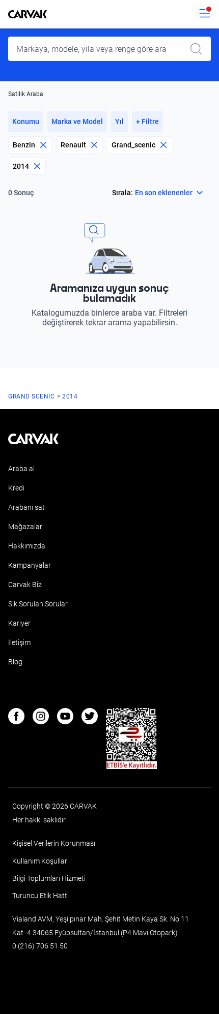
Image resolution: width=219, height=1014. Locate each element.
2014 (21, 166)
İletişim (19, 642)
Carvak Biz (25, 584)
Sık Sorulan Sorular (38, 604)
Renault (73, 145)
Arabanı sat (26, 507)
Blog (15, 662)
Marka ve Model (77, 121)
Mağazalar (25, 527)
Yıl (119, 121)
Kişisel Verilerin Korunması (53, 843)
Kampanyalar (29, 565)
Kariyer (19, 623)
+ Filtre (147, 121)
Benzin (24, 145)
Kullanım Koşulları (40, 861)
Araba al (21, 469)
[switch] (205, 14)
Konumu (25, 121)
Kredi (16, 488)
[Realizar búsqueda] (199, 48)
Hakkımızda (26, 546)
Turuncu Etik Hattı (40, 896)
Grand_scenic (133, 145)
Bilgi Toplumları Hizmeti (49, 878)
